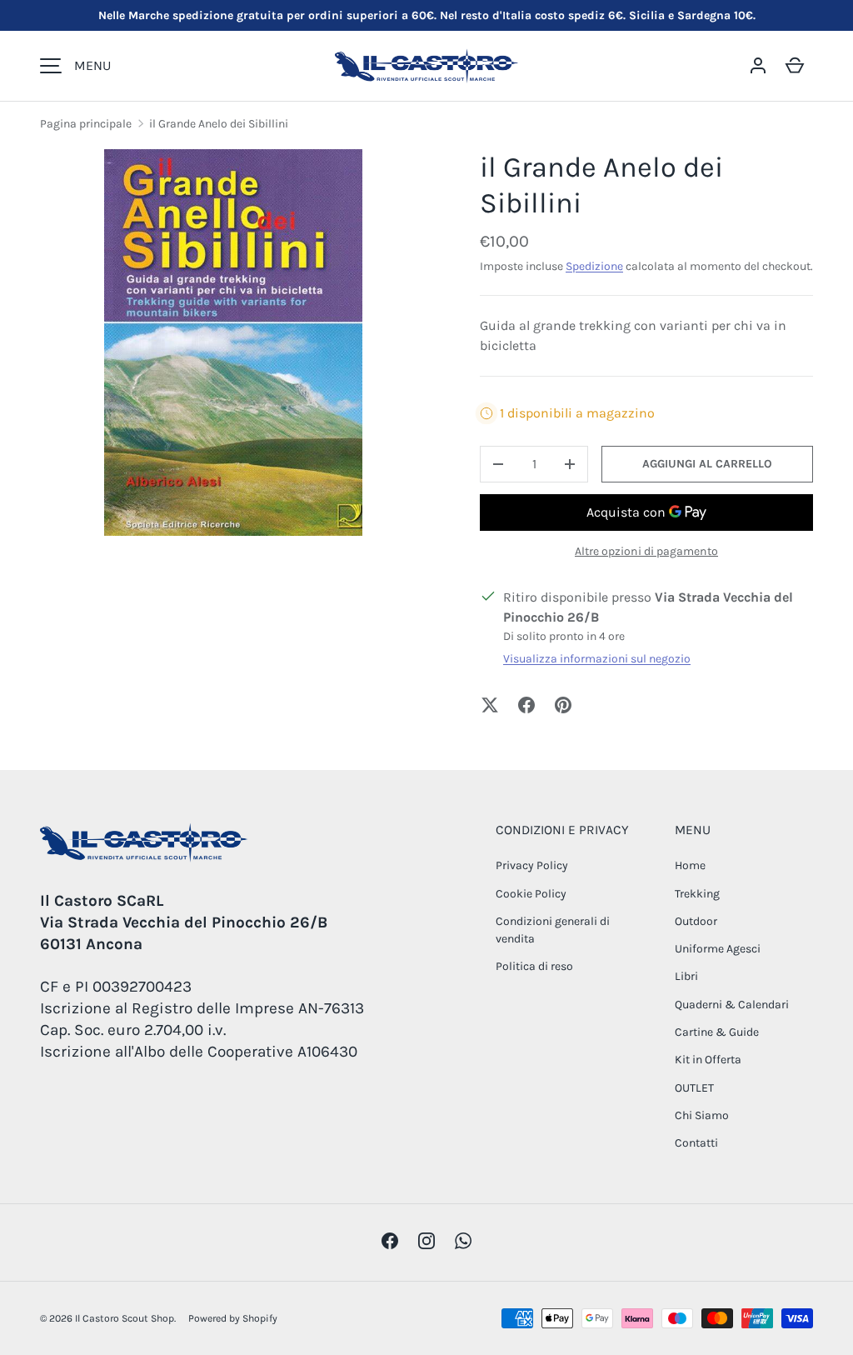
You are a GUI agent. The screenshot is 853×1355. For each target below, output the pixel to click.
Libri (686, 976)
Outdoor (696, 921)
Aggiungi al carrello (707, 464)
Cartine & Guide (717, 1032)
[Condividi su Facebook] (526, 705)
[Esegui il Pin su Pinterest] (563, 705)
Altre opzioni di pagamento (646, 551)
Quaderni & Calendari (732, 1005)
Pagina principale (86, 124)
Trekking (697, 894)
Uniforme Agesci (718, 949)
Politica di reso (534, 966)
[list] (233, 342)
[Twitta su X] (489, 705)
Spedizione (594, 266)
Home (690, 865)
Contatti (696, 1143)
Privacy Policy (532, 865)
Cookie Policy (531, 894)
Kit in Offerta (708, 1059)
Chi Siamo (702, 1115)
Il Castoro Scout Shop (124, 1318)
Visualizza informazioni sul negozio (597, 659)
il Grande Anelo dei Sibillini (218, 124)
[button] (794, 66)
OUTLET (694, 1088)
